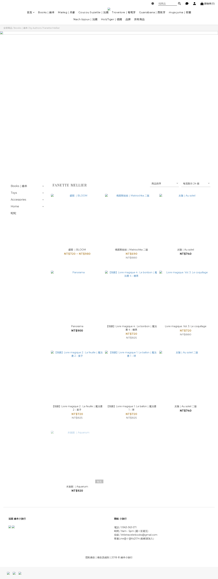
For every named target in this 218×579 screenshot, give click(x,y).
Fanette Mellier (51, 28)
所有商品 (139, 19)
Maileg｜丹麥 (66, 12)
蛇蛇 (13, 213)
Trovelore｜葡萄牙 (124, 12)
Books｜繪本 (46, 12)
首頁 (29, 12)
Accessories (18, 199)
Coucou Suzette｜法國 (94, 12)
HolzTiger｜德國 (111, 19)
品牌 (128, 19)
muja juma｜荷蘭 (180, 12)
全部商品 (7, 28)
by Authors (35, 28)
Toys (14, 192)
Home (15, 206)
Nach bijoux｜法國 (85, 19)
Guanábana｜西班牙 (152, 12)
